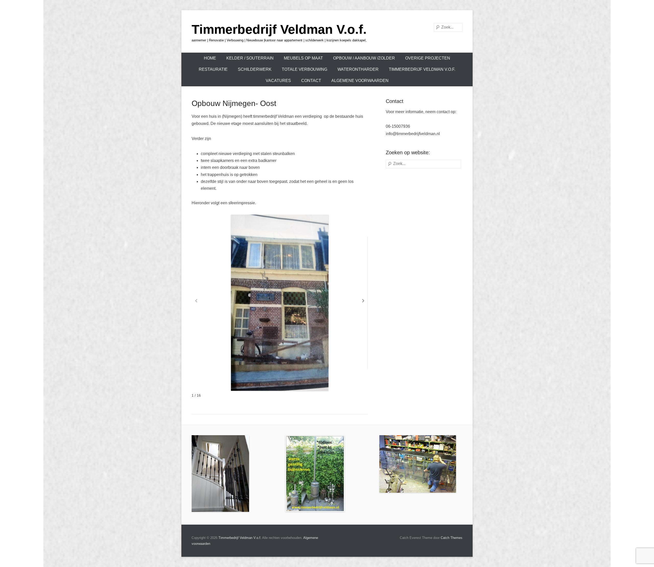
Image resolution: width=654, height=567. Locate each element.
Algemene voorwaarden (360, 80)
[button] (363, 301)
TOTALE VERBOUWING (304, 69)
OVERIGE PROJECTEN (427, 58)
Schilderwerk (255, 69)
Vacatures (278, 80)
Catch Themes (451, 538)
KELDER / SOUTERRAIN (250, 58)
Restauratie (213, 69)
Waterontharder (358, 69)
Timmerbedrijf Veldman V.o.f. (279, 29)
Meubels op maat (303, 58)
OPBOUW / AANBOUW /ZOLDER (364, 58)
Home (210, 58)
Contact (311, 80)
